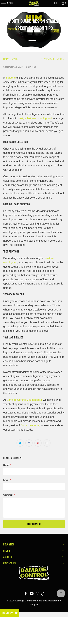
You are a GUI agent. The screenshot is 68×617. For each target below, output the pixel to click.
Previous (48, 59)
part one (11, 77)
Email (7, 480)
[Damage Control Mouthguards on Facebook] (25, 594)
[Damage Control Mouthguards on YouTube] (31, 594)
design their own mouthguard (35, 118)
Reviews (7, 613)
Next (59, 59)
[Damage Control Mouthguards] (34, 3)
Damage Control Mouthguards (24, 399)
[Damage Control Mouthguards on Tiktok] (42, 594)
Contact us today (30, 425)
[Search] (56, 3)
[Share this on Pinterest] (38, 443)
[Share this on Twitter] (20, 443)
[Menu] (1, 3)
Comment (9, 495)
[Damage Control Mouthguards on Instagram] (37, 594)
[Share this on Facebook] (29, 443)
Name (7, 465)
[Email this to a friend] (47, 443)
